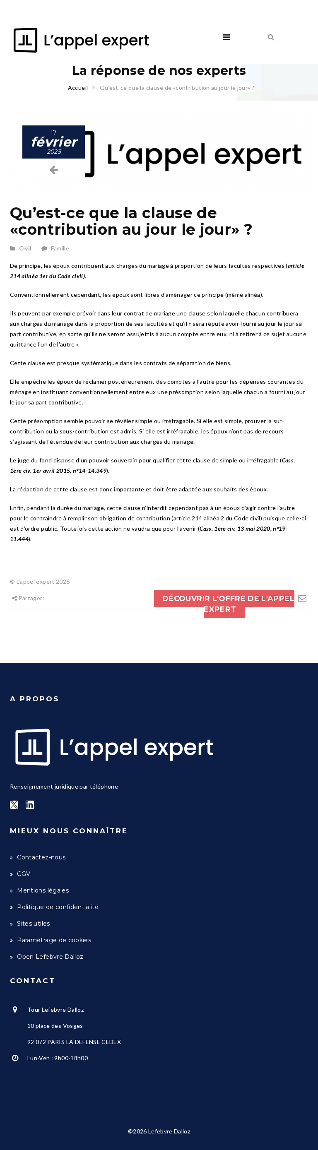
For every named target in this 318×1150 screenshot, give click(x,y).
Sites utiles (33, 923)
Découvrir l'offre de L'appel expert (228, 604)
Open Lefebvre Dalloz (50, 956)
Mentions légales (43, 890)
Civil (25, 248)
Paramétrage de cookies (54, 940)
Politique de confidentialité (58, 907)
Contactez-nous (41, 857)
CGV (23, 874)
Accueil (78, 87)
